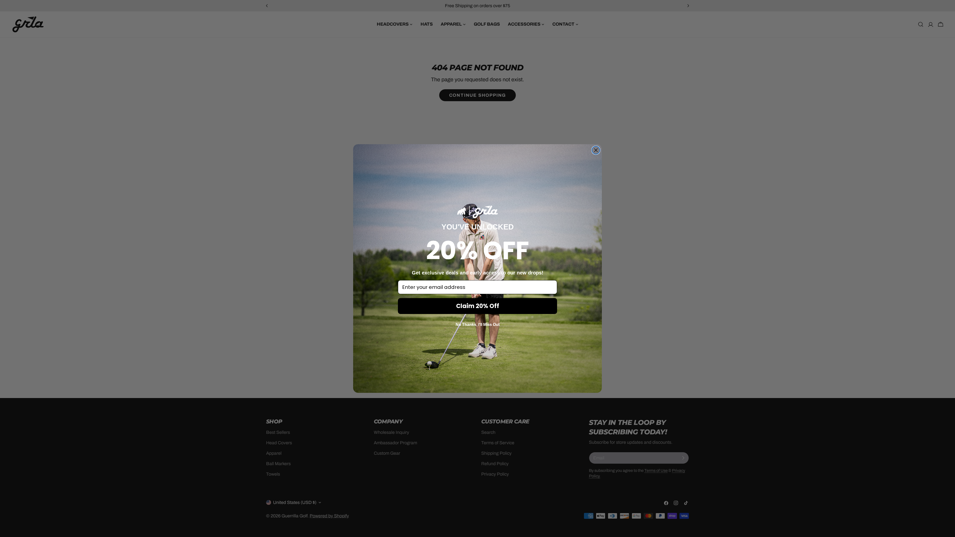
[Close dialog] (596, 150)
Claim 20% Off (477, 306)
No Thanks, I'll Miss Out (478, 324)
